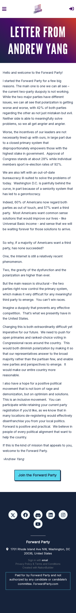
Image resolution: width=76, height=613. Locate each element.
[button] (71, 9)
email (45, 560)
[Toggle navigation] (4, 9)
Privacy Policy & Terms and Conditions (38, 563)
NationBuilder (46, 567)
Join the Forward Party (37, 475)
